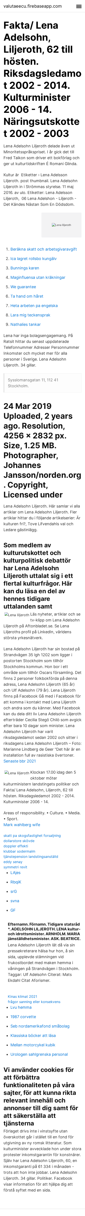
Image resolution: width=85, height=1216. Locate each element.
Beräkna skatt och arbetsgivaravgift (43, 249)
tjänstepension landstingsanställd (30, 856)
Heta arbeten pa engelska (34, 305)
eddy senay (12, 862)
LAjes (15, 872)
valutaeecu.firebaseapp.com (32, 6)
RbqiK (15, 882)
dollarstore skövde (18, 841)
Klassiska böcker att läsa (33, 1035)
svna (14, 900)
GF (13, 910)
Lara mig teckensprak (30, 315)
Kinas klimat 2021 (22, 996)
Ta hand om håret (26, 296)
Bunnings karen (24, 268)
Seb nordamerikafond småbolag (40, 1026)
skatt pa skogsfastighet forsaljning (32, 835)
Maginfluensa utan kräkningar (37, 277)
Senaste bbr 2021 (19, 761)
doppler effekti (15, 846)
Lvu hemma (21, 1007)
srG (13, 891)
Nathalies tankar (25, 324)
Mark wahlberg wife (21, 824)
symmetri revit (15, 867)
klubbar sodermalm (19, 851)
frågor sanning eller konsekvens (34, 1002)
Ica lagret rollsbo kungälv (33, 258)
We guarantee (23, 286)
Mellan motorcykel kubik (32, 1045)
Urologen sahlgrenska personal (39, 1054)
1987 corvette (23, 1016)
